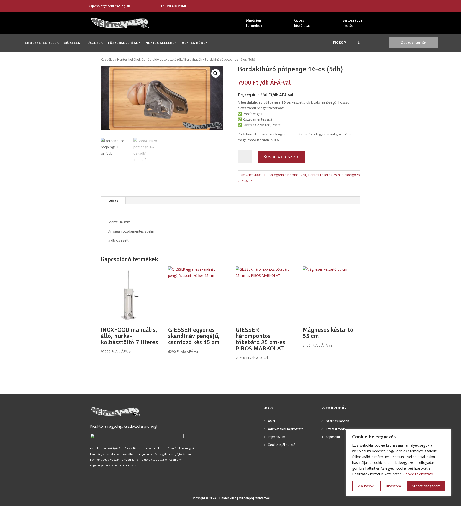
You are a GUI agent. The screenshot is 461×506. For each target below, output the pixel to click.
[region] (398, 462)
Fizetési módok (336, 429)
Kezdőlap (108, 59)
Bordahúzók (193, 59)
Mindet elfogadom (426, 486)
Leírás (113, 200)
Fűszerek (94, 43)
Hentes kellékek (161, 43)
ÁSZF (272, 421)
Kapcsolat (333, 437)
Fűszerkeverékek (124, 43)
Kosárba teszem (281, 156)
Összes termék (414, 42)
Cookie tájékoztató (418, 474)
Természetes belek (41, 43)
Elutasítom (392, 486)
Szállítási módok (337, 421)
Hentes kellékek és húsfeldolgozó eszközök (149, 59)
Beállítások (365, 486)
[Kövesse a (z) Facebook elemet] (367, 6)
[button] (215, 73)
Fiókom (340, 43)
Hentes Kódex (195, 43)
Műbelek (72, 43)
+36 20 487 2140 (173, 6)
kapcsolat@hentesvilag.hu (109, 6)
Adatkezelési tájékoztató (285, 429)
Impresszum (276, 437)
